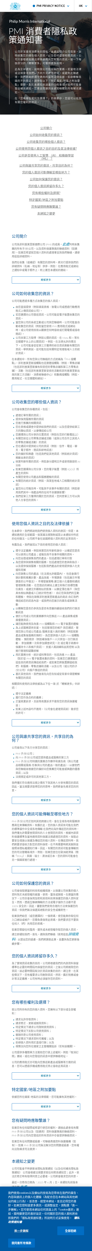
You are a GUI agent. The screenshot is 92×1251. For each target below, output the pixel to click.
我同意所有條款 (21, 1243)
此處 (65, 244)
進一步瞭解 (21, 1230)
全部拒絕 (70, 1230)
